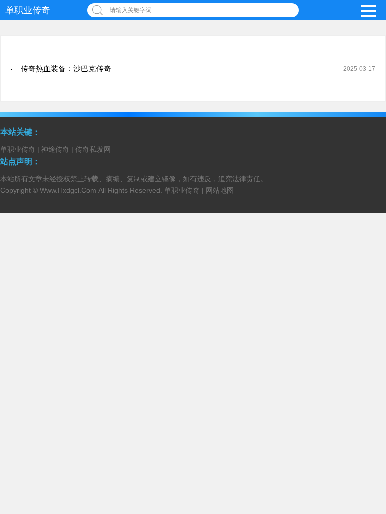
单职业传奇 (27, 10)
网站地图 (220, 190)
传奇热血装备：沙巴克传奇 (66, 68)
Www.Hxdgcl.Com (68, 190)
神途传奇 (55, 149)
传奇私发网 (93, 149)
